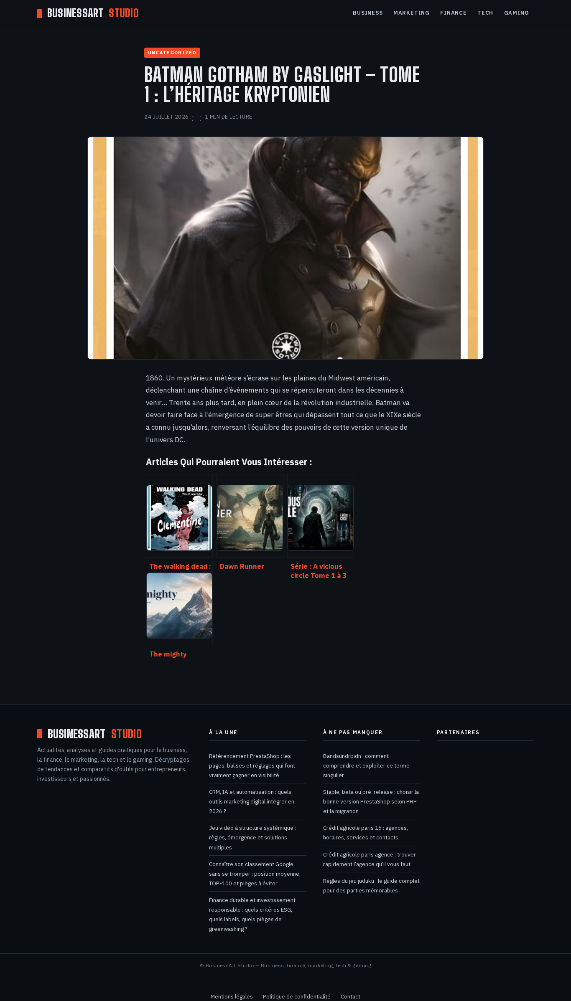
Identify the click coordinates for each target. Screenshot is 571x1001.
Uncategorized (172, 53)
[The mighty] (179, 603)
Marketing (411, 12)
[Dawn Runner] (250, 516)
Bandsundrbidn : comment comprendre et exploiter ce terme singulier (366, 765)
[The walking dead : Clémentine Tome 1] (179, 516)
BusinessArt (93, 13)
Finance (453, 12)
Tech (485, 12)
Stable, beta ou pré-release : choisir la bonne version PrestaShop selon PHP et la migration (371, 801)
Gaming (516, 12)
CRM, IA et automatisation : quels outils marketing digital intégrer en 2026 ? (251, 801)
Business (367, 12)
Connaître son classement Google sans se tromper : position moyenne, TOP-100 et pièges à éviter (255, 873)
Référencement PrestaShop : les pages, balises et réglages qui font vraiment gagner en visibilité (252, 765)
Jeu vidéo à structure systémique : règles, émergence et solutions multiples (252, 837)
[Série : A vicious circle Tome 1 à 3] (320, 516)
